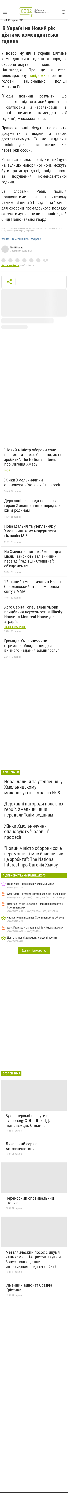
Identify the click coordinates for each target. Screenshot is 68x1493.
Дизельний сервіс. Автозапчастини (22, 1146)
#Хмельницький (20, 239)
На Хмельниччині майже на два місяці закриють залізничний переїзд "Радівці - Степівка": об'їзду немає (32, 558)
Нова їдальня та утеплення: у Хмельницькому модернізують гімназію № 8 (31, 531)
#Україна (36, 239)
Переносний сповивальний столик (30, 1200)
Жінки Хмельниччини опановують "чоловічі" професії (32, 482)
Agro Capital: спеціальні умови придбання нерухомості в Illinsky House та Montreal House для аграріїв (33, 614)
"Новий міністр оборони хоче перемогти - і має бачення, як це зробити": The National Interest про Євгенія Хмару (33, 457)
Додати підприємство (34, 950)
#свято (5, 239)
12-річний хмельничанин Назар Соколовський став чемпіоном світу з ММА (32, 586)
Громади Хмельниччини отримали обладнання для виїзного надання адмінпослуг (31, 645)
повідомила (39, 75)
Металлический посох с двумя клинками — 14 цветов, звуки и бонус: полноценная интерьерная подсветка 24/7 (33, 1259)
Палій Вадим (16, 247)
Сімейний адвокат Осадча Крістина (29, 1287)
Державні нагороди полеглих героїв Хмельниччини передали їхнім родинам (32, 505)
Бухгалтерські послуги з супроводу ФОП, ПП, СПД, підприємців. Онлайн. (28, 1120)
